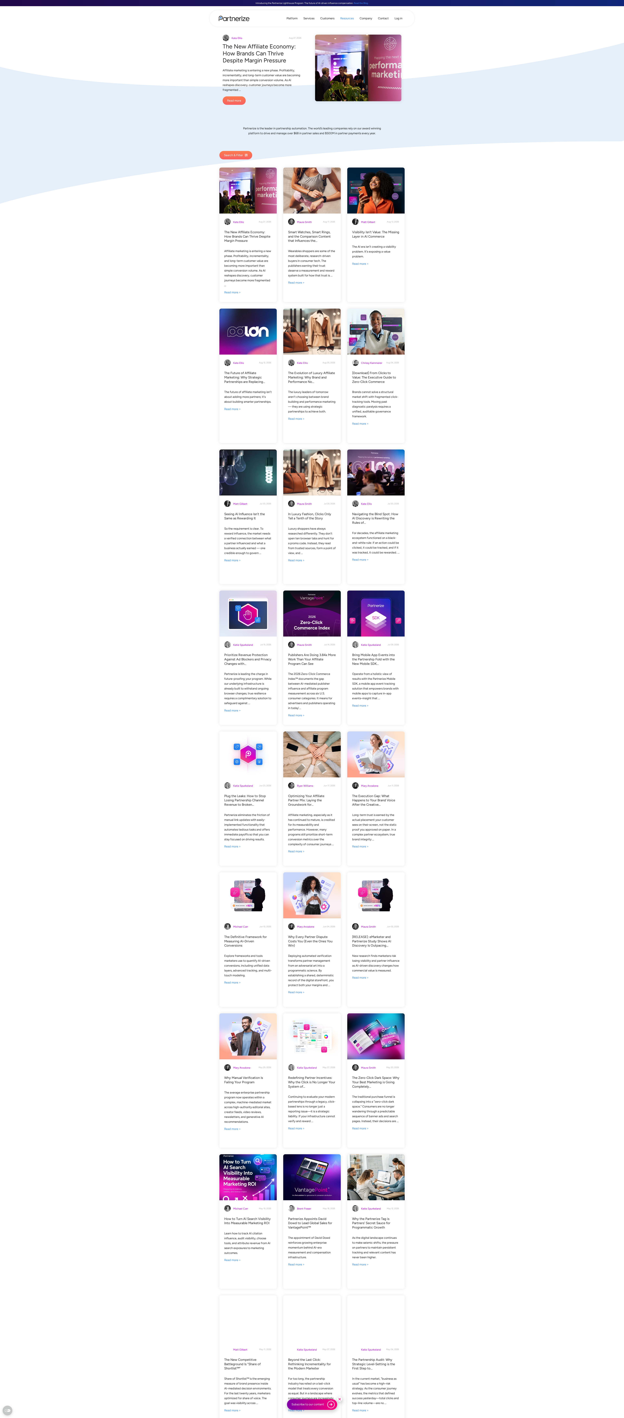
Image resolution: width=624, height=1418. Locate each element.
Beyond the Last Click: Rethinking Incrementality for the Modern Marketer (309, 1364)
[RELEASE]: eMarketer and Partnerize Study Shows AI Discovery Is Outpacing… (371, 941)
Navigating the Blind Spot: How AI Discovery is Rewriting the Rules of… (375, 518)
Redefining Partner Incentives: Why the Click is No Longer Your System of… (311, 1082)
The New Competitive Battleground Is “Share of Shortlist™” (242, 1364)
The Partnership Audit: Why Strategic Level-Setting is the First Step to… (373, 1364)
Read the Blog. (361, 3)
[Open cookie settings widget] (7, 1410)
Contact (383, 18)
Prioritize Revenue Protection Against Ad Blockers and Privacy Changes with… (247, 659)
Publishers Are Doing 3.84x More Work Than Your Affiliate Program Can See (312, 659)
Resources (347, 18)
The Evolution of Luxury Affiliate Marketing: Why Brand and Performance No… (311, 377)
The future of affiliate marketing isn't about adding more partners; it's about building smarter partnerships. (248, 396)
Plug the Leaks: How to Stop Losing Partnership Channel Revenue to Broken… (245, 800)
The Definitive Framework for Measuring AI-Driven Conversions (245, 941)
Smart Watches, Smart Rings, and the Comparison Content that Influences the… (309, 236)
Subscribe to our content (308, 1404)
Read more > (232, 292)
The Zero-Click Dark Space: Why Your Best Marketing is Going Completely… (375, 1082)
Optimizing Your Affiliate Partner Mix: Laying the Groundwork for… (306, 800)
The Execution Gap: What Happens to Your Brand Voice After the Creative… (373, 800)
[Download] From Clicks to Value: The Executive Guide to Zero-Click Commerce (374, 377)
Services (308, 18)
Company (366, 18)
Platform (292, 18)
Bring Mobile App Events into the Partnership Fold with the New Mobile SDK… (373, 659)
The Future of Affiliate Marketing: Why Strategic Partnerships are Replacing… (244, 377)
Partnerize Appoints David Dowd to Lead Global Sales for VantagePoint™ (310, 1223)
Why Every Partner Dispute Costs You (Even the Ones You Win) (310, 941)
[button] (339, 1399)
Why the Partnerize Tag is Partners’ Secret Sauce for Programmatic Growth (371, 1223)
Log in (398, 18)
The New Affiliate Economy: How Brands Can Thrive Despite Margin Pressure (259, 53)
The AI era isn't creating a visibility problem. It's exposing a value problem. (374, 251)
